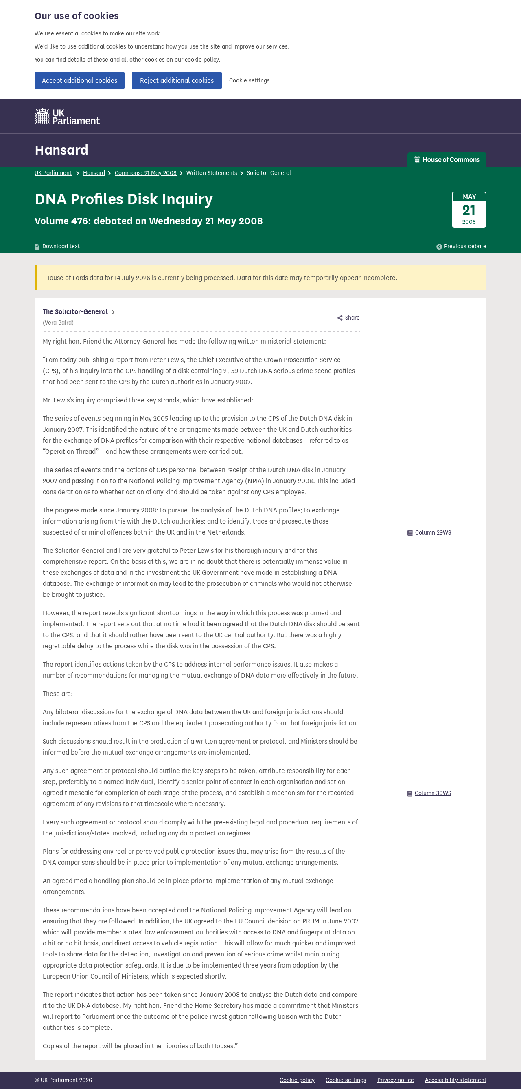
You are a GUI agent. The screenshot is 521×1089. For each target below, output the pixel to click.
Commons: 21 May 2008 (146, 173)
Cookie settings (249, 80)
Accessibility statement (455, 1080)
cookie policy (202, 59)
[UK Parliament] (68, 116)
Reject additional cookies (177, 80)
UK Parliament (53, 173)
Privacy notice (395, 1080)
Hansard (61, 149)
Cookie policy (297, 1080)
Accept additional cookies (79, 80)
